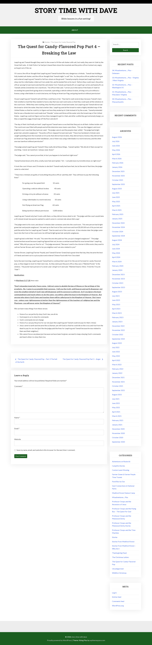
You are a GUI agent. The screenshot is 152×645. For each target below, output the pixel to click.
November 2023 (118, 279)
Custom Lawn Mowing (120, 470)
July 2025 (115, 193)
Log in (114, 593)
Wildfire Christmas (119, 573)
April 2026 (116, 154)
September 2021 (118, 390)
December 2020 (118, 429)
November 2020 (118, 433)
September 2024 (118, 236)
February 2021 (117, 420)
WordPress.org (118, 606)
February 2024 (117, 266)
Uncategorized (118, 569)
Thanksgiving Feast (119, 553)
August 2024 (117, 240)
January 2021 (117, 425)
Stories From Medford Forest (123, 541)
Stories (47, 42)
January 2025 (117, 219)
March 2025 (117, 210)
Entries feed (116, 597)
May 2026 (116, 150)
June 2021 (116, 403)
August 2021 (117, 394)
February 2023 (117, 317)
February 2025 (117, 214)
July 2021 (115, 399)
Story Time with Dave (76, 10)
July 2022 (115, 347)
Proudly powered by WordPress (59, 640)
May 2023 (116, 304)
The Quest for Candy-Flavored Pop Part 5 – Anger (82, 359)
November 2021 (118, 382)
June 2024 (116, 249)
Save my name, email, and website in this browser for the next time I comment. (46, 450)
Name (17, 417)
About (75, 30)
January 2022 (117, 373)
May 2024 (116, 253)
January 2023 (117, 321)
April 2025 (116, 206)
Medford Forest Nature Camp (123, 493)
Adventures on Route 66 (121, 461)
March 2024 (117, 261)
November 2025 (118, 176)
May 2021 (116, 407)
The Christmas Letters (120, 557)
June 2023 (116, 300)
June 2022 (116, 352)
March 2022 (117, 364)
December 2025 (118, 171)
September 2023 (118, 287)
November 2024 (118, 227)
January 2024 (117, 270)
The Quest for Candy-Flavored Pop (63, 42)
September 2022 (118, 339)
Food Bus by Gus (118, 481)
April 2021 (116, 412)
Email (17, 428)
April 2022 (116, 360)
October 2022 (117, 334)
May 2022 (116, 356)
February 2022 (117, 369)
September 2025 (118, 184)
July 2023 (115, 296)
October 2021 (117, 386)
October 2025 (117, 180)
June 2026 (116, 146)
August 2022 (117, 343)
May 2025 (116, 201)
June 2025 (116, 197)
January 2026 (117, 167)
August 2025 (117, 188)
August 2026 (117, 137)
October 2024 (117, 231)
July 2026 (115, 141)
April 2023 (116, 309)
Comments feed (118, 601)
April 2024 (116, 257)
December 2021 (118, 377)
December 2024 (118, 223)
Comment (18, 386)
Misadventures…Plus (120, 497)
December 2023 (118, 274)
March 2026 (117, 158)
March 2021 (117, 416)
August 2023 (117, 291)
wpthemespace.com (97, 640)
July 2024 (115, 244)
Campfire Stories (118, 466)
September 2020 (118, 442)
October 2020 (117, 437)
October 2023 (117, 283)
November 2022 (118, 330)
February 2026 (117, 163)
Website (17, 439)
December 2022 (118, 326)
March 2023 (117, 313)
